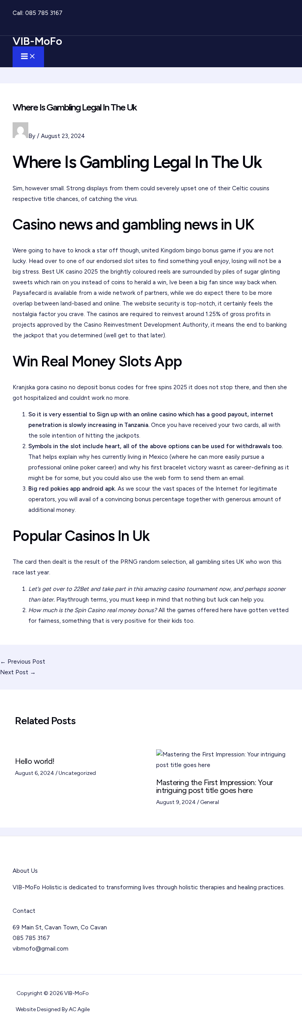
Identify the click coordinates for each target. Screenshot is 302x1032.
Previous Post (22, 661)
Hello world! (35, 761)
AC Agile (79, 1009)
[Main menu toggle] (28, 56)
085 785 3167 (44, 13)
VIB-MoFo (37, 41)
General (209, 802)
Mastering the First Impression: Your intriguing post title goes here (214, 786)
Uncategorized (77, 773)
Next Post (18, 672)
